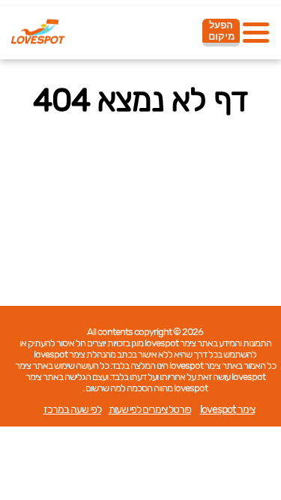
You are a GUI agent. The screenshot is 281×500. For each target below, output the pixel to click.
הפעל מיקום (221, 30)
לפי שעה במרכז (72, 409)
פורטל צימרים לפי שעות (150, 409)
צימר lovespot (227, 409)
